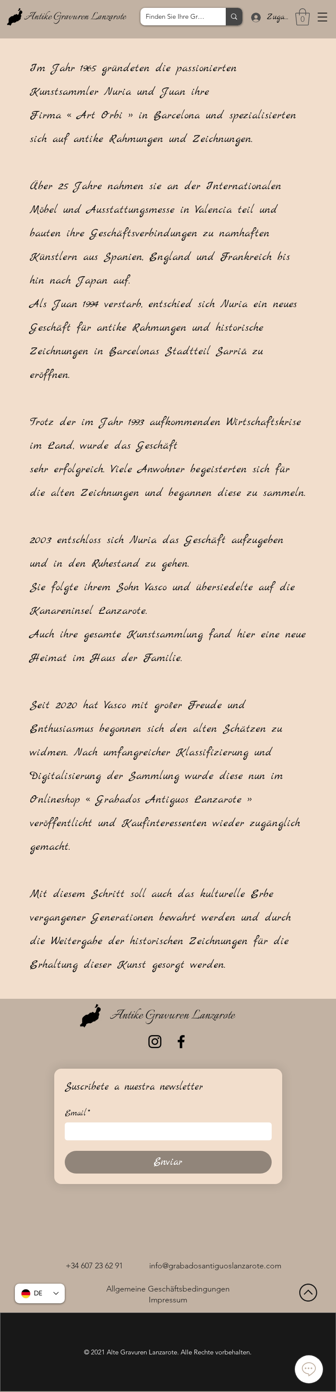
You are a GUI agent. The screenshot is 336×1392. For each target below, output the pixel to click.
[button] (322, 17)
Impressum (168, 1300)
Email (77, 1113)
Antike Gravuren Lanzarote (75, 17)
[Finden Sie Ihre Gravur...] (234, 16)
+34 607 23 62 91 (94, 1266)
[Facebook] (181, 1041)
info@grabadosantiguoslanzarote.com (215, 1266)
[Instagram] (155, 1041)
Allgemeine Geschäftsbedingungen (168, 1289)
